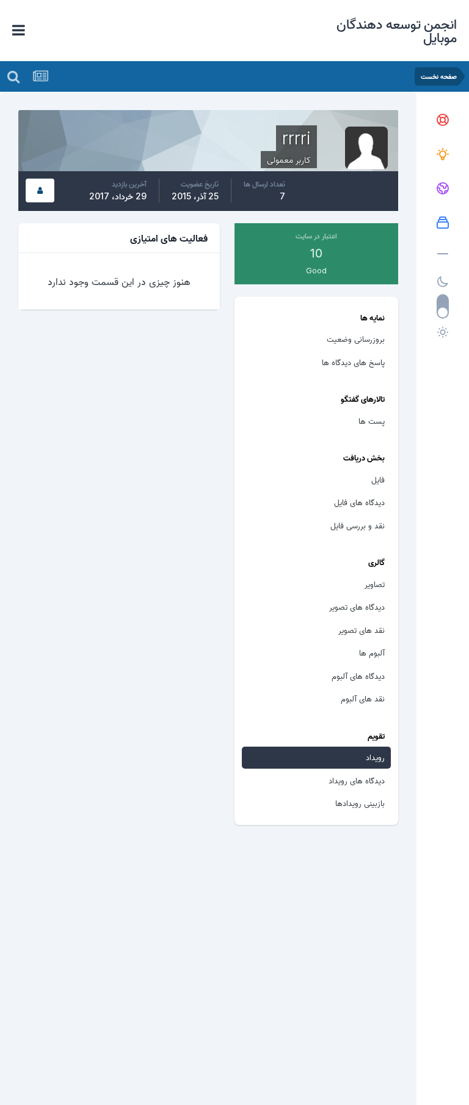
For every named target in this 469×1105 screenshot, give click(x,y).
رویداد (375, 757)
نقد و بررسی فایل (357, 525)
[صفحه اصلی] (442, 120)
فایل (378, 479)
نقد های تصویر (361, 630)
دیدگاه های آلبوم (358, 676)
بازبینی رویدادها (360, 803)
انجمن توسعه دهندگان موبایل (396, 30)
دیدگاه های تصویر (357, 607)
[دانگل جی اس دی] (442, 189)
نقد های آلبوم (363, 698)
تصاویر (375, 584)
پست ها (371, 421)
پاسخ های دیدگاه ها (353, 362)
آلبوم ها (372, 652)
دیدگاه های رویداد (357, 780)
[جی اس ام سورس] (442, 155)
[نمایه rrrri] (40, 190)
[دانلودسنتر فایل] (442, 223)
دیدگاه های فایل (359, 502)
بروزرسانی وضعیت (356, 339)
